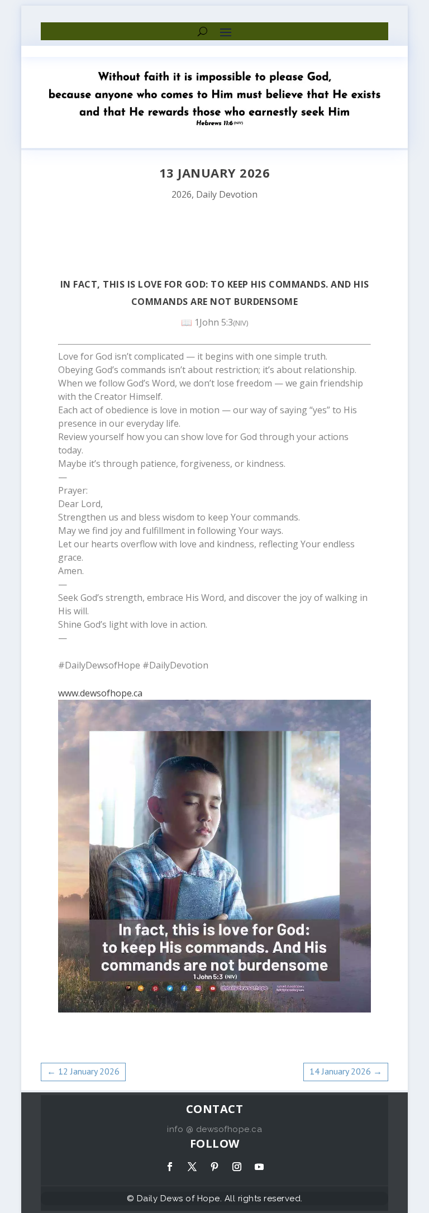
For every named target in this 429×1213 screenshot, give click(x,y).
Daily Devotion (227, 194)
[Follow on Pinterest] (214, 1167)
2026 (181, 194)
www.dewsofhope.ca (100, 693)
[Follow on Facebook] (170, 1167)
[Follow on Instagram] (237, 1167)
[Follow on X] (192, 1167)
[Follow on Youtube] (259, 1167)
